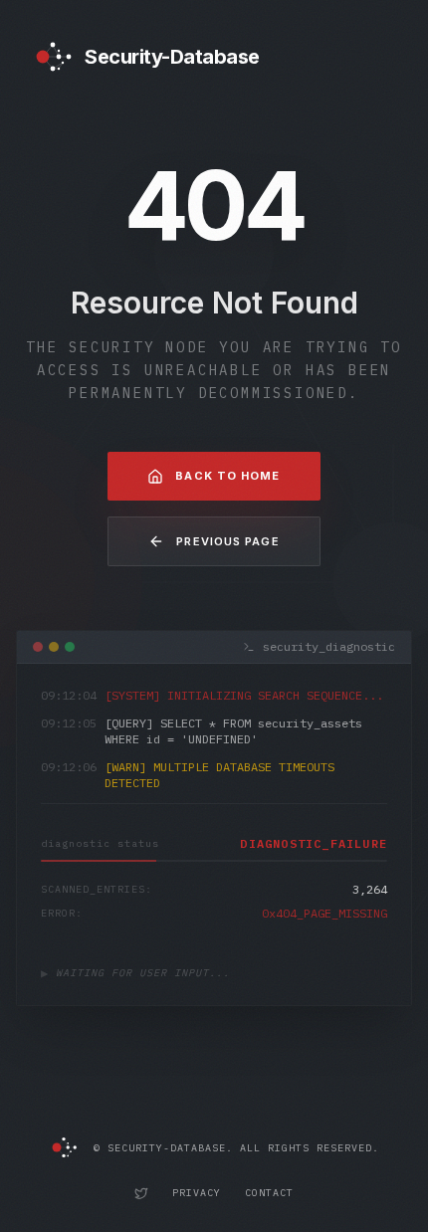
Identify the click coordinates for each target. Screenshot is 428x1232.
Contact (269, 1192)
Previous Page (227, 541)
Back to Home (227, 476)
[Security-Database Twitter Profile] (141, 1193)
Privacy (196, 1192)
